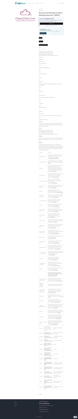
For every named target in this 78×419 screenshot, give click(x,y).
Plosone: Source (54, 171)
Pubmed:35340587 (54, 324)
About (15, 406)
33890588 (59, 312)
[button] (33, 3)
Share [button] (40, 394)
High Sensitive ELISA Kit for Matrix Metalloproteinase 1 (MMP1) (48, 368)
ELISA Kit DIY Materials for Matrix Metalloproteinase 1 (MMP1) (48, 387)
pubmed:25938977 (55, 211)
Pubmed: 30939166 (55, 270)
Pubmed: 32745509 (55, 307)
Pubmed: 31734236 (53, 292)
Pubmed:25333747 (53, 187)
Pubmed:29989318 (54, 259)
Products (15, 401)
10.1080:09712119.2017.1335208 (55, 265)
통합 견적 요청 (43, 33)
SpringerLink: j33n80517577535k (54, 158)
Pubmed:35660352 (58, 318)
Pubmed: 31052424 (59, 280)
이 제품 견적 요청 (51, 23)
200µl (40, 37)
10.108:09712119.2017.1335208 (55, 233)
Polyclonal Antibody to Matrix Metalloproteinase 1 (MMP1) (48, 344)
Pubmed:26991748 (56, 206)
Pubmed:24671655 (55, 177)
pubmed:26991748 (56, 243)
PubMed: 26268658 (60, 192)
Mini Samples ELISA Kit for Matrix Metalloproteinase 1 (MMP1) (48, 363)
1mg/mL (41, 41)
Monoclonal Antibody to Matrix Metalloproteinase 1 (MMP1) (48, 358)
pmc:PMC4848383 (54, 201)
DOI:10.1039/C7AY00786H (52, 238)
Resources (15, 404)
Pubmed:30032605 (52, 254)
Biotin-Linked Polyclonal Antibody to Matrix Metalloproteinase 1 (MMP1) (48, 349)
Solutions (15, 403)
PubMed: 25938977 (56, 197)
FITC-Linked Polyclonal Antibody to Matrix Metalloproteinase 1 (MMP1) (48, 353)
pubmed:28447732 (52, 217)
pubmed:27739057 (53, 227)
